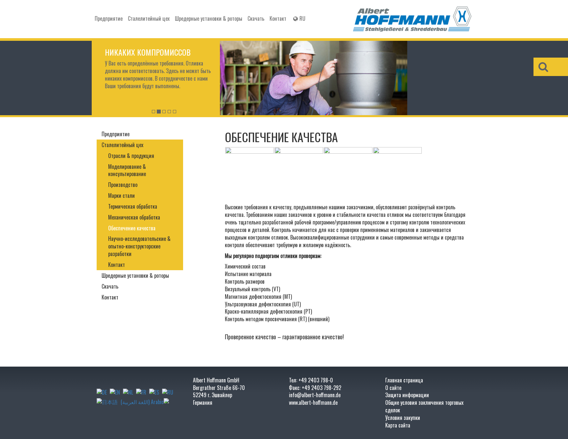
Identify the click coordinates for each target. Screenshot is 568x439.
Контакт (278, 18)
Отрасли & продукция (131, 156)
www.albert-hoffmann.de (313, 402)
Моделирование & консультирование (127, 170)
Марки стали (121, 195)
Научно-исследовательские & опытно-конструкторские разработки (139, 246)
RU (302, 18)
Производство (122, 185)
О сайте (393, 388)
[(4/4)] (397, 171)
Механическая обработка (134, 217)
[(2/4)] (298, 171)
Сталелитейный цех (149, 18)
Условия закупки (402, 418)
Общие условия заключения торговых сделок (424, 406)
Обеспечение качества (131, 228)
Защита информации (407, 395)
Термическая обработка (132, 206)
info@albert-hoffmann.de (315, 395)
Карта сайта (397, 425)
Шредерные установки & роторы (208, 18)
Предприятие (109, 18)
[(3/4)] (348, 171)
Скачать (256, 18)
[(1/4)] (249, 171)
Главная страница (404, 380)
